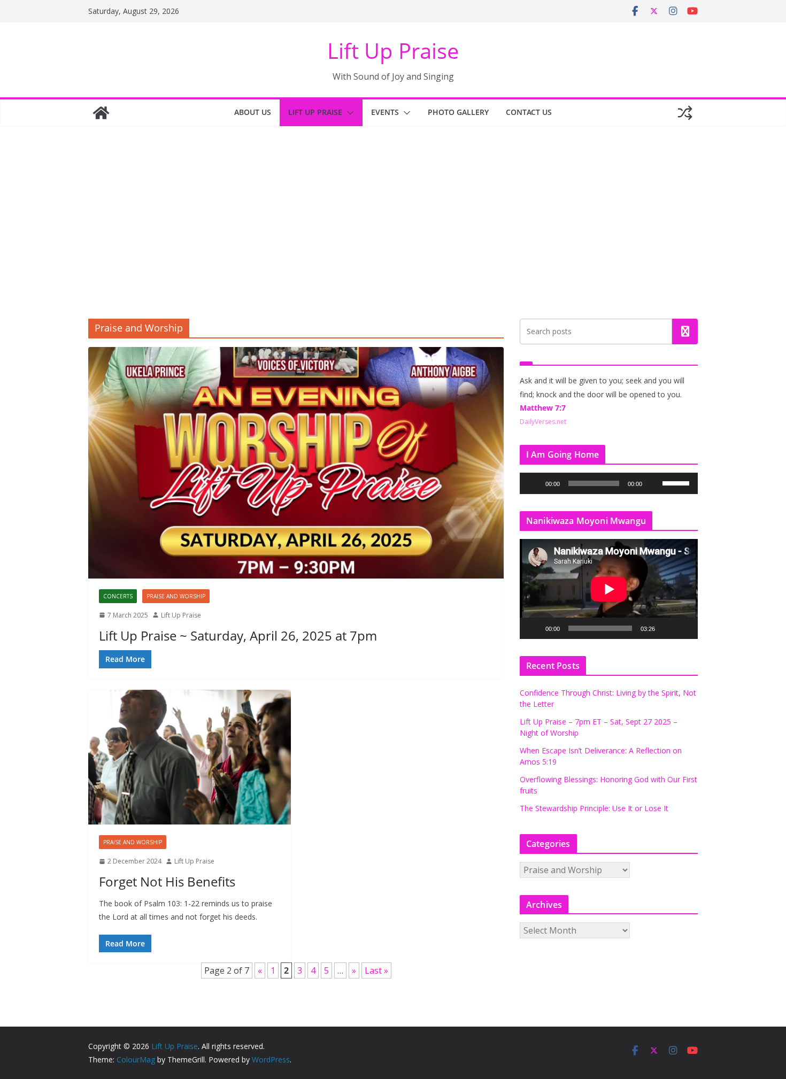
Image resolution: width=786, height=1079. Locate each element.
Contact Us (529, 112)
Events (385, 112)
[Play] (533, 483)
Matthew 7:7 (543, 408)
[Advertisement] (393, 206)
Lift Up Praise (393, 50)
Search (685, 331)
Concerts (118, 596)
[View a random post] (685, 113)
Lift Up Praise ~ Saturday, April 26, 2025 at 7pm (238, 635)
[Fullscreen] (684, 628)
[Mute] (654, 483)
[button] (348, 113)
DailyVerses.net (543, 421)
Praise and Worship (176, 596)
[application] (609, 483)
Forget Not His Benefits (167, 881)
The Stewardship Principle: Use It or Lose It (594, 808)
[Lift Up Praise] (101, 113)
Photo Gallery (458, 112)
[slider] (677, 482)
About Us (252, 112)
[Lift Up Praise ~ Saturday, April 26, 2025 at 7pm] (296, 462)
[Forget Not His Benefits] (189, 757)
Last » (376, 970)
